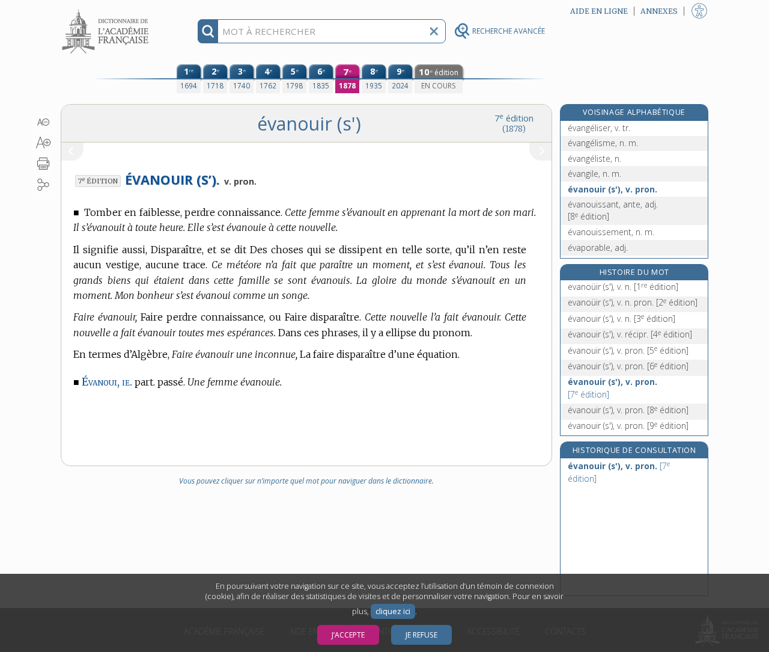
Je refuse (421, 635)
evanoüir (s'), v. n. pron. (633, 302)
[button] (43, 122)
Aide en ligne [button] (599, 11)
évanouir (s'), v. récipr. (630, 334)
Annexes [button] (659, 11)
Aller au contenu (107, 10)
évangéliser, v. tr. (599, 128)
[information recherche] (208, 31)
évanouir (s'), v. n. (621, 318)
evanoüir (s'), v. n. (623, 286)
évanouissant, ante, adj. (613, 210)
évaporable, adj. (598, 247)
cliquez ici (392, 611)
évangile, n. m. (594, 173)
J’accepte (348, 635)
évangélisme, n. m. (603, 143)
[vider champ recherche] (434, 31)
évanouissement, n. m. (611, 232)
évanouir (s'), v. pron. (612, 189)
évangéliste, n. (594, 158)
